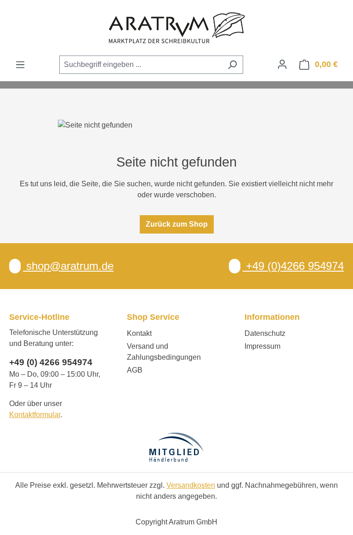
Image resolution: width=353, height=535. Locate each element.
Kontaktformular (34, 414)
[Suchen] (232, 65)
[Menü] (20, 65)
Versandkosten (190, 485)
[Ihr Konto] (282, 64)
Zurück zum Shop (177, 224)
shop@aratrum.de (68, 266)
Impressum (262, 346)
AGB (134, 370)
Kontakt (139, 333)
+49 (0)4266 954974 (293, 266)
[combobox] (140, 65)
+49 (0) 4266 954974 (50, 362)
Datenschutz (265, 333)
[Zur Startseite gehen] (176, 27)
